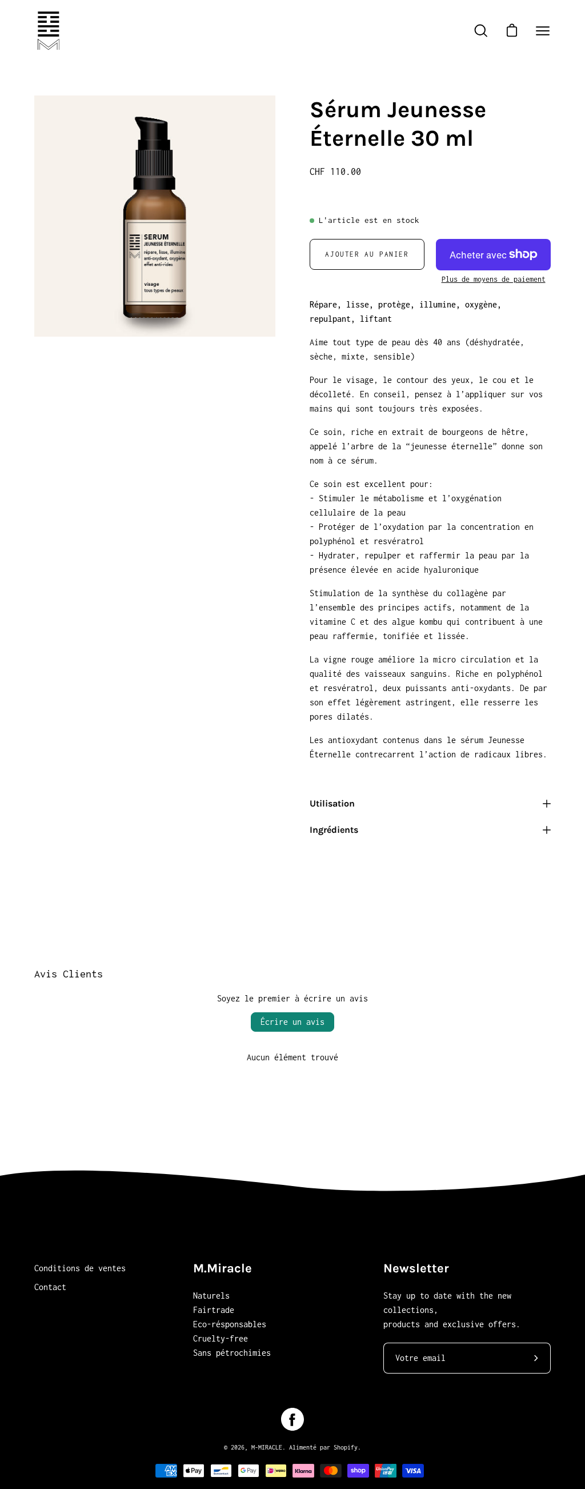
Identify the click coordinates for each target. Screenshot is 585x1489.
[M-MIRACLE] (48, 31)
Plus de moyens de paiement (494, 279)
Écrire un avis (292, 1022)
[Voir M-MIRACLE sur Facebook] (292, 1419)
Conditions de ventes (80, 1268)
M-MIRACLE (266, 1447)
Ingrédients (334, 829)
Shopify (346, 1447)
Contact (50, 1287)
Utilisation (332, 803)
